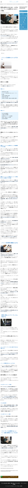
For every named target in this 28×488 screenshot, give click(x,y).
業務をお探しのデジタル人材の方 (15, 483)
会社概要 (14, 484)
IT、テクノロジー (23, 15)
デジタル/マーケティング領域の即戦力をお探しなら (10, 477)
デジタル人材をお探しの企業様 (5, 483)
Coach (21, 13)
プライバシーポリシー (24, 483)
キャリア (2, 13)
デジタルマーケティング (6, 13)
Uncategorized (23, 17)
